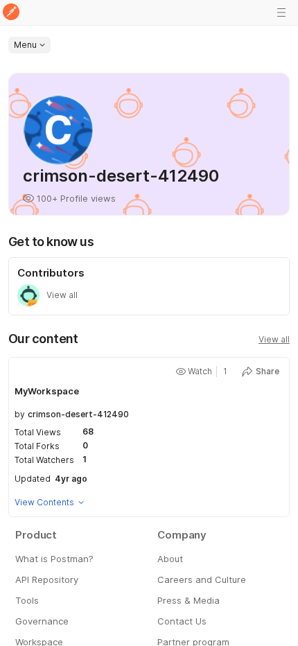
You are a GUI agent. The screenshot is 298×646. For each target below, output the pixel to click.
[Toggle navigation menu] (281, 12)
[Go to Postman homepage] (11, 12)
